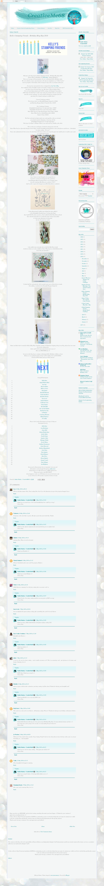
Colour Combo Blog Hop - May (86, 304)
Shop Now (57, 28)
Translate (90, 196)
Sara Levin (44, 398)
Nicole (15, 585)
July (83, 271)
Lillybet (15, 538)
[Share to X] (41, 479)
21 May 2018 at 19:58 (40, 620)
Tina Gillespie (44, 462)
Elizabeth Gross (84, 341)
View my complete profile (85, 46)
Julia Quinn (44, 390)
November (84, 261)
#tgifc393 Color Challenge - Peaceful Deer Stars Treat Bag (86, 359)
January (84, 322)
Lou (14, 489)
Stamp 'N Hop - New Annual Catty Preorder (86, 299)
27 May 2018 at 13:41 (28, 785)
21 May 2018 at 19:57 (40, 596)
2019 (81, 254)
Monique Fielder (44, 440)
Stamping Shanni (84, 375)
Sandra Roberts (44, 400)
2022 (81, 246)
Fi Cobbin (44, 418)
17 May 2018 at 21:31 (21, 658)
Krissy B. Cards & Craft (86, 381)
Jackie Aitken (44, 434)
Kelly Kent (45, 77)
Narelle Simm (44, 436)
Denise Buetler (44, 458)
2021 (81, 249)
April (83, 314)
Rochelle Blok (44, 406)
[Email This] (38, 479)
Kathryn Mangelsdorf (44, 448)
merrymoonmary (55, 875)
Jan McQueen (44, 464)
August (84, 268)
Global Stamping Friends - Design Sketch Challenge (86, 309)
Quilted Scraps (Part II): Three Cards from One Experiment (86, 336)
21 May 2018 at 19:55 (40, 524)
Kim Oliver (44, 456)
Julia (14, 658)
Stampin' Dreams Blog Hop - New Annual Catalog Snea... (86, 287)
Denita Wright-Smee (44, 432)
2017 (81, 325)
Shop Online (90, 59)
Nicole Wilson (44, 442)
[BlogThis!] (40, 479)
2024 (81, 242)
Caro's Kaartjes (84, 356)
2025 (81, 239)
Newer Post (13, 826)
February (84, 319)
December (84, 258)
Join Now (50, 28)
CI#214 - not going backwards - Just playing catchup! (86, 344)
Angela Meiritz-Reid (44, 382)
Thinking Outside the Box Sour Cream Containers (86, 377)
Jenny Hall (44, 430)
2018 (81, 256)
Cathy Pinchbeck (44, 394)
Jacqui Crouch (44, 460)
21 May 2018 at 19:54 (40, 500)
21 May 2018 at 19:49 (24, 708)
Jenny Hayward (44, 446)
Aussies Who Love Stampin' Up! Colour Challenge (86, 280)
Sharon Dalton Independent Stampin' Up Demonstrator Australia (85, 392)
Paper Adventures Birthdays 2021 (84, 371)
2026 (81, 237)
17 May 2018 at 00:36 (25, 609)
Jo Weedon (44, 412)
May (83, 275)
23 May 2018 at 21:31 (22, 760)
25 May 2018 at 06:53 (40, 747)
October (84, 263)
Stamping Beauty (17, 785)
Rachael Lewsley (44, 410)
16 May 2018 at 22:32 (22, 585)
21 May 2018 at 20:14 (40, 719)
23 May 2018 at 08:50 (25, 734)
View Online (83, 59)
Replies (17, 497)
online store (52, 469)
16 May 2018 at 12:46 (24, 513)
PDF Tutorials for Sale (68, 28)
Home (12, 28)
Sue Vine (44, 384)
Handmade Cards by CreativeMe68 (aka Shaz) (85, 396)
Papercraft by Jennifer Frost (85, 333)
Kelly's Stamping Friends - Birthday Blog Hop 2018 (86, 294)
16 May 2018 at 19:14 (23, 537)
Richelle (15, 684)
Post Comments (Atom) (46, 831)
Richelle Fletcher (44, 396)
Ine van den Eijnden (44, 408)
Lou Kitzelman (44, 428)
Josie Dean (44, 450)
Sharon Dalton (44, 386)
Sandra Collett (44, 438)
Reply (14, 493)
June (83, 273)
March (83, 317)
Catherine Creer (44, 402)
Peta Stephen (44, 452)
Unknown (16, 513)
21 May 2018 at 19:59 (40, 670)
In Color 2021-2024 (85, 366)
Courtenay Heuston (44, 414)
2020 (81, 251)
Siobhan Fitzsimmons (44, 444)
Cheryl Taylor (44, 404)
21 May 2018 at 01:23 (23, 684)
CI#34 (81, 382)
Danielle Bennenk (44, 392)
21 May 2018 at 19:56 (40, 549)
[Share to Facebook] (42, 479)
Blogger (67, 875)
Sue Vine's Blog (55, 86)
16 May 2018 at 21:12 (27, 560)
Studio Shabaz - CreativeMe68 (25, 500)
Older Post (72, 826)
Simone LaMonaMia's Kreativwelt (85, 364)
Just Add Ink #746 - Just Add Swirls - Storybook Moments (86, 351)
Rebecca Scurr (44, 388)
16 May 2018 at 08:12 (21, 489)
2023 (81, 244)
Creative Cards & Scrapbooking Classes (25, 28)
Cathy (15, 760)
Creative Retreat (41, 28)
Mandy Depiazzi (44, 416)
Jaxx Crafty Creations (19, 633)
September (84, 266)
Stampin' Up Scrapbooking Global (85, 400)
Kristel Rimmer (44, 454)
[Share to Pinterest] (44, 479)
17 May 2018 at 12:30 (30, 633)
